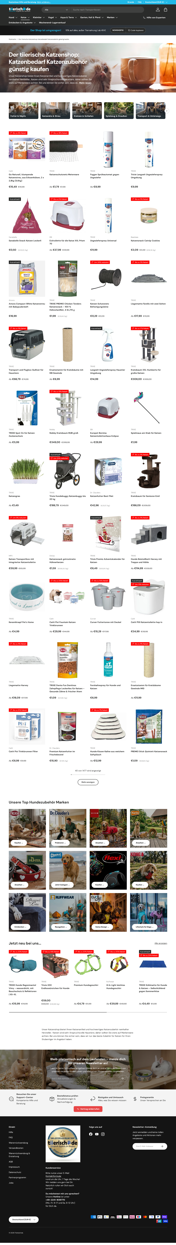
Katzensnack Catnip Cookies (145, 240)
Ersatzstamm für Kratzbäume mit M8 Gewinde (66, 371)
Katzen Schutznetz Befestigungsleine (99, 305)
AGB (11, 1161)
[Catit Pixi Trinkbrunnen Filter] (27, 726)
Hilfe (11, 1132)
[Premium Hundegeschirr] (88, 964)
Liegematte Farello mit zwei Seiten (148, 303)
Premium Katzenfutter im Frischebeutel (62, 753)
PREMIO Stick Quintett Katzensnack (149, 751)
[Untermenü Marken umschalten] (116, 17)
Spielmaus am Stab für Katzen (146, 433)
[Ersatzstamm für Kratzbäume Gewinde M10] (149, 660)
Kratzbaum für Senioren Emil (145, 496)
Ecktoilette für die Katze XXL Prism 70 (67, 242)
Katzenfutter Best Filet (101, 496)
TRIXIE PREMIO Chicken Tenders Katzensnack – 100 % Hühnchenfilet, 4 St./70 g (65, 306)
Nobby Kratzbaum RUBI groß (64, 433)
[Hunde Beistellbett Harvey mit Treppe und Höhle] (149, 534)
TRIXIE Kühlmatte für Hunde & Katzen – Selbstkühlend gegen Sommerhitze (153, 988)
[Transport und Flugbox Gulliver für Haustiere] (27, 345)
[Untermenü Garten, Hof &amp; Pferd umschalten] (102, 17)
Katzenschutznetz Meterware (64, 174)
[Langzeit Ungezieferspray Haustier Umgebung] (108, 345)
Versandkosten (16, 1148)
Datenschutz (15, 1172)
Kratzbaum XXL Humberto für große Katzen (146, 371)
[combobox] (93, 10)
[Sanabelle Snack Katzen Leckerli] (27, 215)
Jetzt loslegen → (62, 885)
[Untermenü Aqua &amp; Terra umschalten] (76, 17)
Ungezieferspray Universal (103, 240)
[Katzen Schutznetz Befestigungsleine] (108, 279)
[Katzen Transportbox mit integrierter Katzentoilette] (27, 534)
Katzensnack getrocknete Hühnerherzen (63, 561)
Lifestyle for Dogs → (145, 927)
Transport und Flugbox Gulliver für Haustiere (26, 371)
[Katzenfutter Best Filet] (108, 471)
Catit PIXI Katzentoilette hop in (146, 622)
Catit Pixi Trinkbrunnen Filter (23, 751)
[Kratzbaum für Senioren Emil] (149, 471)
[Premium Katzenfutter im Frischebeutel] (68, 726)
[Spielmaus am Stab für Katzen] (149, 408)
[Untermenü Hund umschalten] (16, 17)
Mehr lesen (85, 82)
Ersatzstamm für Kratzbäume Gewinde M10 (146, 687)
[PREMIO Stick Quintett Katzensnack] (149, 726)
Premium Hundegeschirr (86, 985)
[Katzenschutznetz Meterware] (68, 149)
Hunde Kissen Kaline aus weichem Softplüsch (107, 753)
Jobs (11, 1182)
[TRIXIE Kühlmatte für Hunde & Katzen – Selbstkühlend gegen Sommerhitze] (153, 964)
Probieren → (60, 843)
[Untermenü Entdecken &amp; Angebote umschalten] (34, 22)
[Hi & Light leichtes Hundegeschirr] (120, 964)
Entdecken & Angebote (20, 22)
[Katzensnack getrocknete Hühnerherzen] (68, 534)
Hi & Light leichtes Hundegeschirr (115, 987)
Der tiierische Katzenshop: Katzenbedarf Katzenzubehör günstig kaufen (44, 39)
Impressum (14, 1167)
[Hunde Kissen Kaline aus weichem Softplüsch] (108, 726)
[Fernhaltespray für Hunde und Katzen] (108, 660)
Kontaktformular (53, 1176)
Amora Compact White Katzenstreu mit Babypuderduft (27, 305)
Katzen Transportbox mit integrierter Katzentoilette (22, 561)
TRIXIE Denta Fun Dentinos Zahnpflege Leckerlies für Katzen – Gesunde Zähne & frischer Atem (67, 688)
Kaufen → (19, 843)
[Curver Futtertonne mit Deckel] (108, 597)
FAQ (139, 2)
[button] (166, 10)
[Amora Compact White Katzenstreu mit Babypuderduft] (27, 279)
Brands (131, 2)
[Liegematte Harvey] (27, 660)
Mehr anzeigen (88, 782)
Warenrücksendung (18, 1142)
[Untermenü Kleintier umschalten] (43, 17)
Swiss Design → (102, 927)
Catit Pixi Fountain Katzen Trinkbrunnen (63, 624)
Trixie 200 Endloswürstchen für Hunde (55, 987)
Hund (11, 17)
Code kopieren (137, 30)
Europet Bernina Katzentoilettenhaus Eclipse (104, 435)
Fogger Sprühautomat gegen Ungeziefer (104, 176)
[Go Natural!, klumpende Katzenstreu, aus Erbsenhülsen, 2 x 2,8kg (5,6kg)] (27, 149)
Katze (23, 17)
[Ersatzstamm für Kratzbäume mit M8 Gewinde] (68, 345)
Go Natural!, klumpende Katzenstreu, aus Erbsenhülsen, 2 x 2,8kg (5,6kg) (26, 177)
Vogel (51, 17)
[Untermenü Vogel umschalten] (56, 17)
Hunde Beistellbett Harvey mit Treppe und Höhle (146, 561)
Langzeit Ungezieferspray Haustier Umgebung (107, 371)
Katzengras (14, 496)
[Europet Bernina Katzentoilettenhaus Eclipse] (108, 408)
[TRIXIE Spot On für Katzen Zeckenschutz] (27, 408)
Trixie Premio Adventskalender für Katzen (107, 561)
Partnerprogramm (17, 1177)
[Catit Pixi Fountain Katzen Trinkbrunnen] (68, 597)
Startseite (12, 39)
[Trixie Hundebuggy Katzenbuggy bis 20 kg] (68, 471)
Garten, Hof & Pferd (90, 17)
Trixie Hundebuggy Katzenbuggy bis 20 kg (68, 498)
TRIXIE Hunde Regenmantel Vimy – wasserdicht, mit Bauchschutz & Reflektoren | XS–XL (22, 990)
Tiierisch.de (19, 1233)
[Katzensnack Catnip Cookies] (149, 215)
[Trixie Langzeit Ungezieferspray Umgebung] (149, 149)
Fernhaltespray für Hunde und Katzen (105, 687)
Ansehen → (100, 843)
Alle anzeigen (161, 943)
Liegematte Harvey (18, 685)
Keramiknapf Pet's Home (21, 622)
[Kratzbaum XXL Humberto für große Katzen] (149, 345)
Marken (110, 17)
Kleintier (37, 17)
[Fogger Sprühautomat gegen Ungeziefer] (108, 149)
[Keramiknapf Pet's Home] (27, 597)
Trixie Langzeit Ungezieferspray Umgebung (147, 176)
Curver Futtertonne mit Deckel (105, 622)
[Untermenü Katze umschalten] (28, 17)
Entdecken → (20, 927)
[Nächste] (166, 111)
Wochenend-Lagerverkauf (52, 22)
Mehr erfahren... (44, 2)
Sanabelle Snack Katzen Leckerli (25, 240)
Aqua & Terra (67, 17)
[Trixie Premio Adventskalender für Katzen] (108, 534)
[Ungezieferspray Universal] (108, 215)
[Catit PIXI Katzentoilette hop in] (149, 597)
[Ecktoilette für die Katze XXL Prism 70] (68, 215)
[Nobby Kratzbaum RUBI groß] (68, 408)
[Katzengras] (27, 471)
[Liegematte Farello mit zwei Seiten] (149, 279)
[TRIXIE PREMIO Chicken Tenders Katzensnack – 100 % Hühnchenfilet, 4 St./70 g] (68, 279)
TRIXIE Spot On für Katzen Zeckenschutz (22, 435)
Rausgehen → (61, 927)
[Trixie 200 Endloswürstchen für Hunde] (55, 964)
